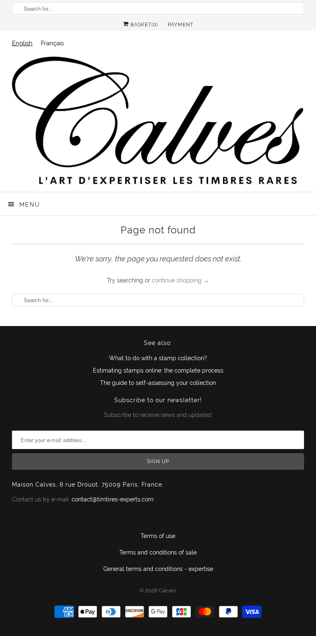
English (22, 43)
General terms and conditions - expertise (158, 569)
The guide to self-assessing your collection (158, 383)
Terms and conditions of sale (158, 552)
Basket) (143, 25)
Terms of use (158, 536)
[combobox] (22, 43)
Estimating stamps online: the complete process (158, 370)
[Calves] (158, 120)
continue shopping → (180, 280)
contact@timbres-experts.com (112, 499)
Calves (167, 590)
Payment (180, 25)
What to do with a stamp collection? (158, 358)
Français (52, 43)
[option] (52, 43)
